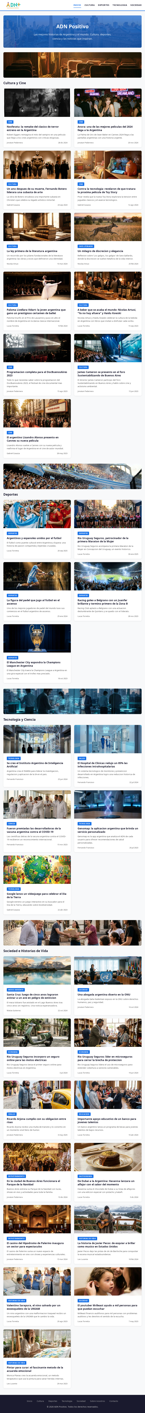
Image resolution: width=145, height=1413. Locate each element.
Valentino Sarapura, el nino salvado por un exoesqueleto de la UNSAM (33, 1307)
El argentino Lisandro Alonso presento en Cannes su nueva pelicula (33, 439)
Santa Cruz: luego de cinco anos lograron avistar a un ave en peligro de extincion (32, 996)
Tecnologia (120, 5)
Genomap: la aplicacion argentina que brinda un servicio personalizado (108, 830)
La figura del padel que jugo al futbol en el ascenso (33, 601)
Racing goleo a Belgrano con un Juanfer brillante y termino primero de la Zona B (103, 601)
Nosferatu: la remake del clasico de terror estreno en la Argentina (33, 128)
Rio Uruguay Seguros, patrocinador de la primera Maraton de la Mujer (103, 539)
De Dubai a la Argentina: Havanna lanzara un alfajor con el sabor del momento (106, 1182)
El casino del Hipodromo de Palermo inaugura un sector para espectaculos (35, 1244)
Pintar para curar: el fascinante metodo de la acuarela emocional (35, 1369)
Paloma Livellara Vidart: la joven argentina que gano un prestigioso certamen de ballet (36, 311)
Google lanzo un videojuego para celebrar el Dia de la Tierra (36, 895)
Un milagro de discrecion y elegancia (100, 251)
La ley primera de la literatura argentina (32, 251)
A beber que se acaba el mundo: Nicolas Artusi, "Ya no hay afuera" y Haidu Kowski (107, 311)
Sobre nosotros (97, 1401)
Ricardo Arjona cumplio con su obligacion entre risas (36, 1120)
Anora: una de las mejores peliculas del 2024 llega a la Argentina (105, 128)
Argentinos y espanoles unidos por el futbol (34, 538)
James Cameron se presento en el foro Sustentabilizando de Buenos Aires (101, 373)
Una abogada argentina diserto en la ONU (104, 994)
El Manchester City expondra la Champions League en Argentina (33, 664)
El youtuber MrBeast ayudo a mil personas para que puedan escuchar (107, 1307)
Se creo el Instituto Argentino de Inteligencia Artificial (35, 764)
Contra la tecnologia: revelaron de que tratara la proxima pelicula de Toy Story (107, 190)
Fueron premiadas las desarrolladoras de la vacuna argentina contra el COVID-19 (34, 830)
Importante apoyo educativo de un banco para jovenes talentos (107, 1120)
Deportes (103, 5)
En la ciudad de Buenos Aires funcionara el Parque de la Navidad (33, 1182)
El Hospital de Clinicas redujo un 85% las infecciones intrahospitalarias (103, 764)
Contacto (113, 1401)
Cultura (90, 5)
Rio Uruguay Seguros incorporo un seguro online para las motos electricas (33, 1058)
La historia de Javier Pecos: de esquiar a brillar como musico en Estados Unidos (106, 1244)
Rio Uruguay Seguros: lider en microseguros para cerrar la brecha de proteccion (105, 1058)
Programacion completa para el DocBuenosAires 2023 (37, 373)
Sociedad (136, 5)
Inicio (77, 5)
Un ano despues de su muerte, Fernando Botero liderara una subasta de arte (37, 190)
